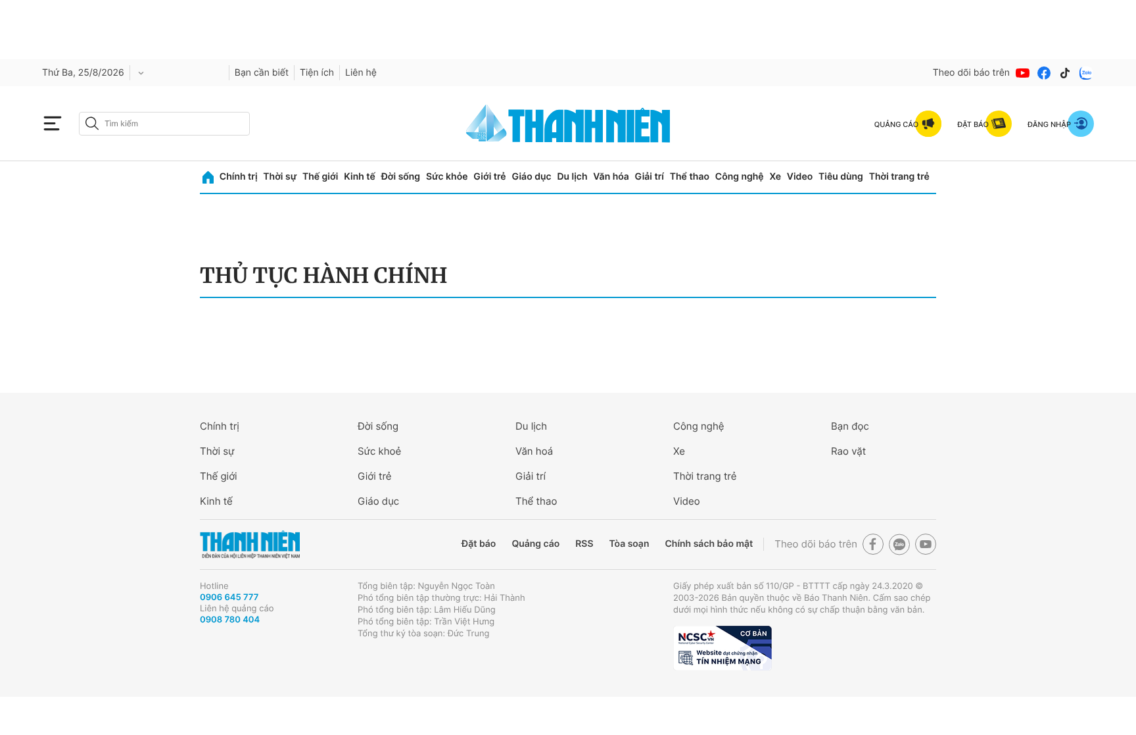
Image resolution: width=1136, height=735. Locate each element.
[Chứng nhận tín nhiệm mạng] (722, 648)
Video (800, 176)
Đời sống (400, 176)
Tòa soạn (629, 543)
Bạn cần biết (262, 72)
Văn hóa (611, 176)
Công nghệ (739, 176)
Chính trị (239, 176)
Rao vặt (848, 451)
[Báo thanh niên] (568, 123)
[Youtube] (1023, 73)
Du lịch (572, 176)
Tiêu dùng (840, 176)
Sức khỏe (447, 176)
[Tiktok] (1065, 73)
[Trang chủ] (208, 177)
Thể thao (689, 176)
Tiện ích (317, 72)
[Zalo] (1086, 73)
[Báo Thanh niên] (250, 544)
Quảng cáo (535, 543)
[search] (164, 124)
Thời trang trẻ (899, 176)
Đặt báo (479, 543)
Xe (775, 176)
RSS (584, 543)
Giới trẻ (489, 176)
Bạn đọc (850, 426)
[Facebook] (1044, 73)
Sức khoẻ (379, 451)
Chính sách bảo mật (709, 543)
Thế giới (320, 176)
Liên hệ (361, 72)
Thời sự (279, 176)
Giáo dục (531, 176)
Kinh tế (359, 176)
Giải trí (649, 176)
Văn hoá (534, 451)
